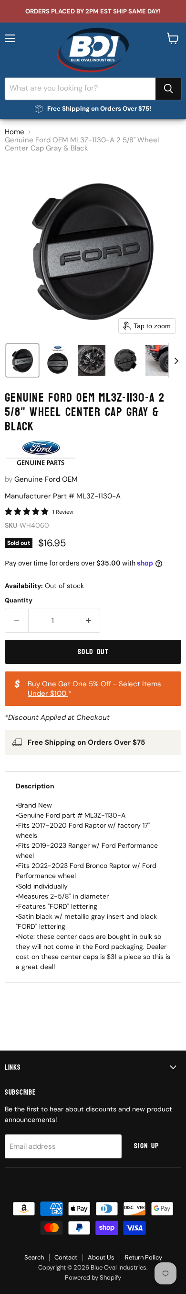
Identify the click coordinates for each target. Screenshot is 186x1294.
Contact (65, 1257)
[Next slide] (176, 360)
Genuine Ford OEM (46, 479)
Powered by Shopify (93, 1277)
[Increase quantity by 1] (89, 621)
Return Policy (143, 1257)
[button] (22, 360)
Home (14, 132)
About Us (101, 1257)
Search (34, 1257)
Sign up (146, 1146)
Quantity (18, 600)
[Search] (168, 89)
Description (35, 786)
